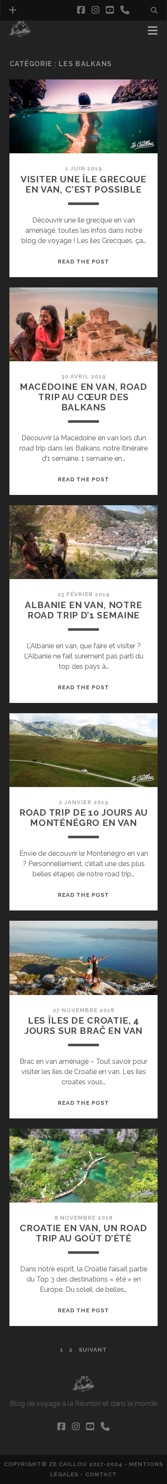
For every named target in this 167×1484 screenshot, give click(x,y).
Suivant (93, 1349)
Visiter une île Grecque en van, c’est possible (83, 184)
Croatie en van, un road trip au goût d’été (83, 1233)
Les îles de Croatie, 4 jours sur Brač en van (83, 1025)
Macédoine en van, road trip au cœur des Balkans (83, 397)
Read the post (83, 261)
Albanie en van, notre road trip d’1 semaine (83, 610)
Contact (101, 1474)
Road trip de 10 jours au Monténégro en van (83, 817)
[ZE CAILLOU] (19, 33)
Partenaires (32, 43)
